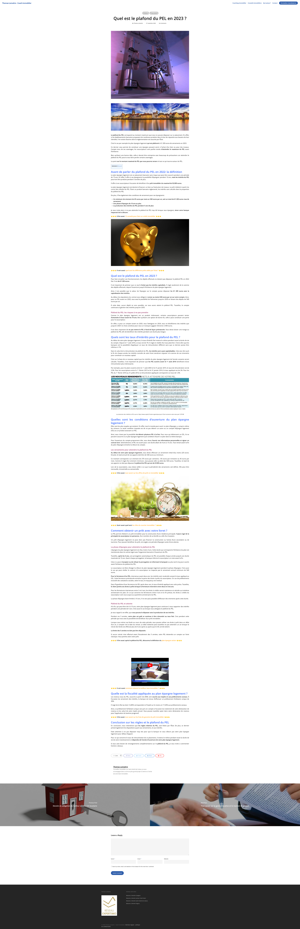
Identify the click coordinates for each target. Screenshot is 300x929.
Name (113, 859)
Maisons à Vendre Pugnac (133, 903)
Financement (154, 13)
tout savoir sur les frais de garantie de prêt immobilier (144, 717)
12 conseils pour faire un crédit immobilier (140, 216)
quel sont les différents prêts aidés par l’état (141, 270)
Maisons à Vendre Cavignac (133, 895)
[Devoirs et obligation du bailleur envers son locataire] (75, 804)
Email (139, 859)
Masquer (119, 166)
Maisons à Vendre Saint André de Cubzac (137, 901)
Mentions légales (129, 925)
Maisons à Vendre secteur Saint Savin (136, 898)
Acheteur (145, 13)
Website (166, 859)
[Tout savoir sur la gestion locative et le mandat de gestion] (225, 804)
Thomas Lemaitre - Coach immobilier (16, 3)
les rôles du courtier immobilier (143, 525)
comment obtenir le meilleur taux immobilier (142, 688)
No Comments (162, 23)
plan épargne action (169, 640)
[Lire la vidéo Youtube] (150, 665)
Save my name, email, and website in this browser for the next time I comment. (133, 866)
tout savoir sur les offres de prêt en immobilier (142, 473)
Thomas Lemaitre (138, 23)
